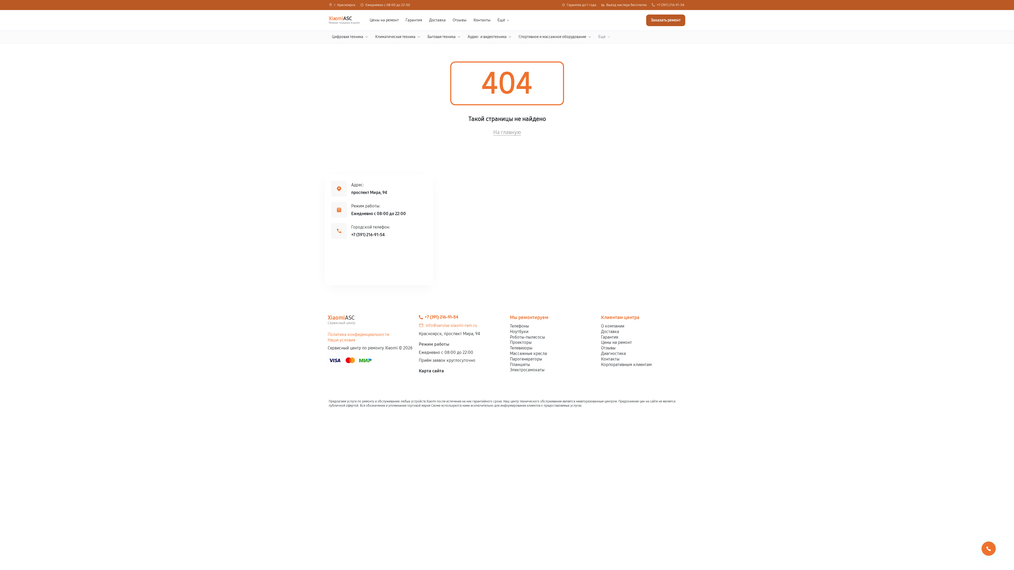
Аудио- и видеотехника (487, 37)
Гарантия (414, 20)
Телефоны (519, 326)
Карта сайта (431, 371)
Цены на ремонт (384, 20)
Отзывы (460, 20)
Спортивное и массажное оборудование (552, 37)
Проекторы (521, 342)
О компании (612, 326)
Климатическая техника (395, 37)
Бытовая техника (442, 37)
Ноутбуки (519, 331)
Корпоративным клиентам (626, 364)
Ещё (501, 20)
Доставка (437, 20)
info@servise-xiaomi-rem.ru (451, 325)
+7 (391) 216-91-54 (670, 5)
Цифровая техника (347, 37)
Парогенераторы (526, 359)
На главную (507, 132)
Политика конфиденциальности (358, 334)
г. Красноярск (344, 5)
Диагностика (613, 353)
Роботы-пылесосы (527, 337)
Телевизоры (521, 347)
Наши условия (341, 340)
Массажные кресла (528, 353)
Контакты (482, 20)
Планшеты (520, 364)
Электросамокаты (527, 369)
